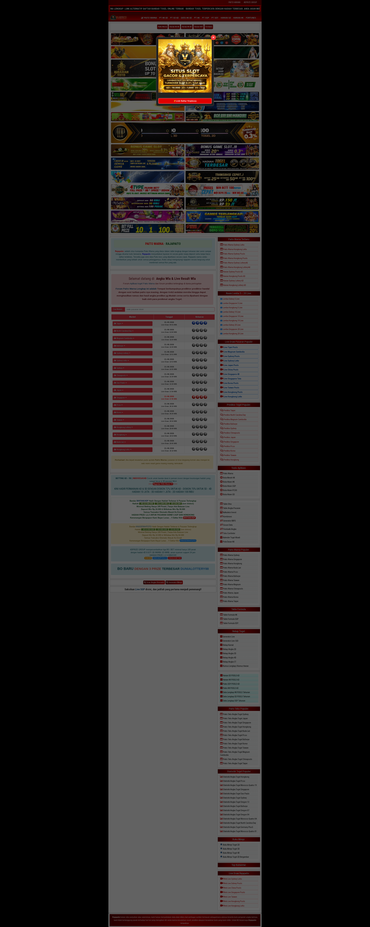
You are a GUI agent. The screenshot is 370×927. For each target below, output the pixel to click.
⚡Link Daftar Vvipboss (185, 101)
